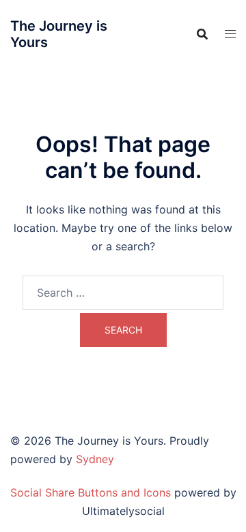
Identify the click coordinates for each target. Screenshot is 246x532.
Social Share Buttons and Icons (90, 492)
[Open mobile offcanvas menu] (230, 34)
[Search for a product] (202, 34)
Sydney (95, 459)
